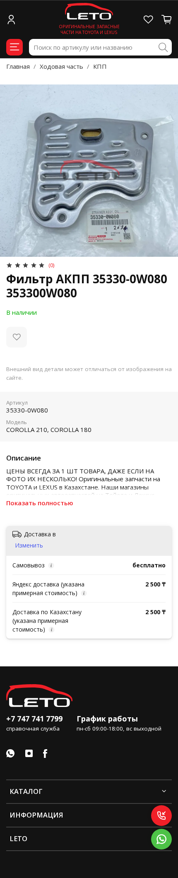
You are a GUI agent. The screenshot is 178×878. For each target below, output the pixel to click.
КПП (100, 66)
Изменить (29, 545)
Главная (18, 66)
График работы (107, 719)
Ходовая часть (61, 66)
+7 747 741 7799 (34, 719)
